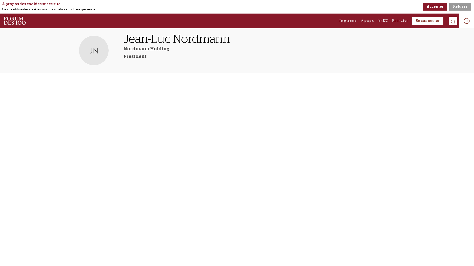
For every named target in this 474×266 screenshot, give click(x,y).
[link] (348, 21)
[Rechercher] (453, 21)
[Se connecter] (466, 21)
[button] (427, 21)
